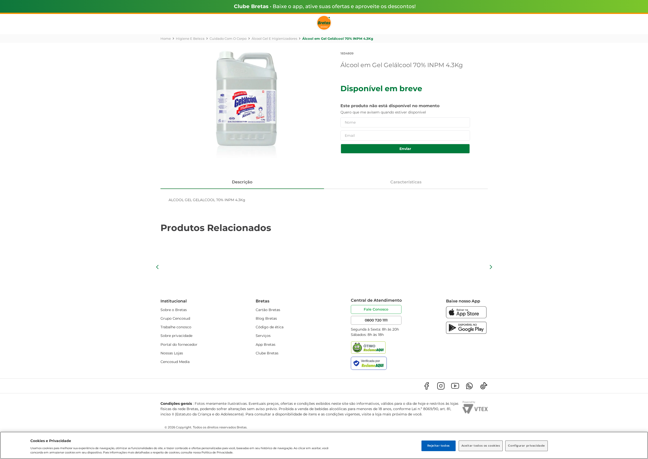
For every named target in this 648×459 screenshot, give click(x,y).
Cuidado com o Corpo (228, 38)
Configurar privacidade (526, 445)
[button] (157, 267)
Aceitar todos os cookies (480, 445)
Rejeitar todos (438, 445)
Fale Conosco (376, 309)
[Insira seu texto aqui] (466, 317)
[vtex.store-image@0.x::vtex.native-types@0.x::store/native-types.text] (426, 386)
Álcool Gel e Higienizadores (274, 38)
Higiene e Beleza (190, 38)
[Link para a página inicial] (165, 38)
